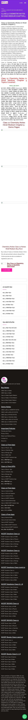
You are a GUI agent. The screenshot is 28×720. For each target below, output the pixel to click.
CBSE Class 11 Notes (6, 393)
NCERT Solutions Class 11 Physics (9, 556)
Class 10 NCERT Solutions (7, 498)
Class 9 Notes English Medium (8, 400)
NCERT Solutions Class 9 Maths (9, 580)
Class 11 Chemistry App (7, 471)
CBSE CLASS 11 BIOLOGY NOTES (9, 419)
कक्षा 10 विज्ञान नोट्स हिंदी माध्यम (7, 505)
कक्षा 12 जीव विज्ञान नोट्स (8, 313)
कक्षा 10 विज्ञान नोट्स (7, 295)
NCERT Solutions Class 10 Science (10, 572)
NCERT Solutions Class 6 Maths (9, 599)
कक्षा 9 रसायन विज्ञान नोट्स (8, 346)
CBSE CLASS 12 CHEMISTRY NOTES (10, 409)
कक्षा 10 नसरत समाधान (5, 508)
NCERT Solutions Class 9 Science (9, 577)
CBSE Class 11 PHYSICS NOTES (9, 414)
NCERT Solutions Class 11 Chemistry (10, 558)
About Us (3, 441)
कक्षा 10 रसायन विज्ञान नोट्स (9, 334)
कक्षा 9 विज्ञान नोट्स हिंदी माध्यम (7, 529)
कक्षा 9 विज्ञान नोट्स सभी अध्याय (9, 340)
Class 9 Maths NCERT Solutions (9, 524)
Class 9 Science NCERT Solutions (9, 527)
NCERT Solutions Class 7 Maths (9, 594)
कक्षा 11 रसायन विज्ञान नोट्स (8, 301)
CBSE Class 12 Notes (6, 390)
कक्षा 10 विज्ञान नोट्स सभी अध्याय (9, 328)
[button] (24, 716)
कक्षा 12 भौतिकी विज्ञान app (6, 459)
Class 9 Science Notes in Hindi (8, 424)
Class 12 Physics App (6, 447)
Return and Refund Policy (8, 436)
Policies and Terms (6, 431)
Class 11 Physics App (6, 469)
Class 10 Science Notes (7, 491)
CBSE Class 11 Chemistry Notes (9, 417)
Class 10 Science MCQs (7, 496)
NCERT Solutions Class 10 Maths (9, 575)
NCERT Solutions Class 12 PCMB (9, 536)
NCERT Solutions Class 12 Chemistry (10, 541)
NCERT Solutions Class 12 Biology (9, 544)
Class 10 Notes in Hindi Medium (9, 397)
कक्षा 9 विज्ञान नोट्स (7, 292)
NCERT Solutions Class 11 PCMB (9, 553)
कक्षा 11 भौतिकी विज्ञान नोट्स (8, 298)
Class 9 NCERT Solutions (7, 522)
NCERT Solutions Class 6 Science (9, 596)
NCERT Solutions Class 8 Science (9, 587)
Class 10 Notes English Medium (9, 395)
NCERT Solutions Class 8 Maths (9, 589)
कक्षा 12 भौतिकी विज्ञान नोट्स (9, 307)
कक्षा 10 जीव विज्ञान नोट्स (8, 337)
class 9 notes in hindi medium (8, 402)
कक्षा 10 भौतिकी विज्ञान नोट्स (9, 331)
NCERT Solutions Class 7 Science (9, 592)
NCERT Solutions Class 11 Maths (9, 563)
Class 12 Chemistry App (7, 450)
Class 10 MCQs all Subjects (8, 493)
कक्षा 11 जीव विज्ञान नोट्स (8, 304)
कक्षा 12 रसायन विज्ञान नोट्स (9, 310)
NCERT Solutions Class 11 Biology (9, 560)
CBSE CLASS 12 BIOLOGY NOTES (9, 412)
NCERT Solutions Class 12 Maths (9, 546)
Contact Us (4, 438)
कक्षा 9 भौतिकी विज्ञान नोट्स (8, 343)
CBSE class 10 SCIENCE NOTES (9, 421)
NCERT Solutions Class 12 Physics (9, 539)
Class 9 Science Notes (6, 517)
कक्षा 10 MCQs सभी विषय (6, 510)
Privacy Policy (5, 433)
